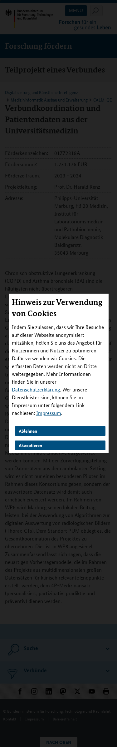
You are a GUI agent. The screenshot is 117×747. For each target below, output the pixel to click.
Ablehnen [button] (28, 431)
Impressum (48, 413)
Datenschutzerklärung (36, 389)
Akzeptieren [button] (30, 445)
